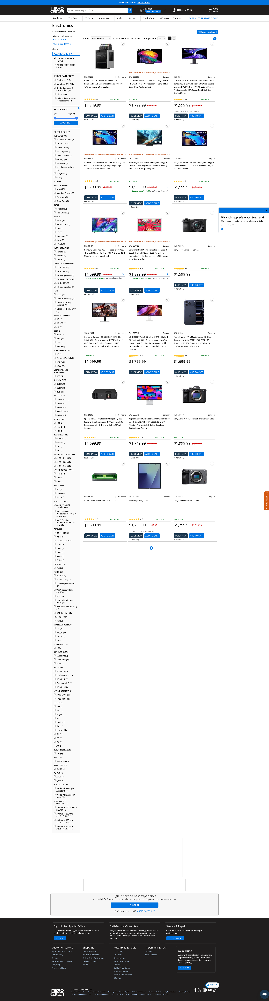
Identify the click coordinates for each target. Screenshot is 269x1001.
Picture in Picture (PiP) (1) (66, 607)
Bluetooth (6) (62, 533)
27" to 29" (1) (62, 267)
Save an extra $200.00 (149, 191)
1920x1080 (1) (63, 699)
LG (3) (59, 232)
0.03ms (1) (61, 438)
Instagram (204, 990)
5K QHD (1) (61, 173)
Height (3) (61, 632)
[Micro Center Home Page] (57, 9)
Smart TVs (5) (62, 143)
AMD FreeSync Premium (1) (63, 506)
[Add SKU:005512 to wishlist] (167, 381)
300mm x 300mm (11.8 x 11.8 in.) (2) (64, 821)
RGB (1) (60, 392)
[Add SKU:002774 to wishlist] (122, 43)
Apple (119, 18)
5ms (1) (59, 450)
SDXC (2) (60, 366)
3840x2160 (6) (63, 695)
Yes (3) (59, 568)
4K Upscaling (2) (63, 579)
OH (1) (59, 734)
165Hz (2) (60, 427)
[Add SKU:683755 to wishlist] (212, 463)
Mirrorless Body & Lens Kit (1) (64, 303)
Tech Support (151, 954)
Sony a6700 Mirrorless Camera (186, 250)
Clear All (55, 49)
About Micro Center (78, 992)
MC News (164, 18)
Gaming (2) (61, 159)
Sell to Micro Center (122, 968)
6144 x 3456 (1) (63, 466)
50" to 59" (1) (62, 283)
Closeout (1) (62, 197)
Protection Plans (59, 968)
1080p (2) (60, 552)
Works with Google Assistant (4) (65, 789)
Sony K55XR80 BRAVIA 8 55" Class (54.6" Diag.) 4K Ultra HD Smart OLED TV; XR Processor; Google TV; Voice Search (194, 165)
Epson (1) (60, 228)
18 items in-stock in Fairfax (65, 59)
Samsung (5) (62, 236)
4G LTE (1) (61, 323)
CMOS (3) (60, 769)
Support (177, 18)
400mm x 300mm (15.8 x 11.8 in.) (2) (64, 827)
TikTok (214, 990)
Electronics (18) (63, 80)
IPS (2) (59, 489)
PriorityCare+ (149, 18)
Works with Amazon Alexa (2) (65, 796)
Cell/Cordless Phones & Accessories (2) (66, 99)
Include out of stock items (65, 66)
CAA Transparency (139, 992)
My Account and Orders (62, 951)
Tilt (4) (59, 628)
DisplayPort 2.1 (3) (64, 675)
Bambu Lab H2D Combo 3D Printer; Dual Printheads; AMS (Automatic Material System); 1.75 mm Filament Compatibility (103, 83)
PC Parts (89, 18)
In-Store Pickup (89, 951)
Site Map (117, 978)
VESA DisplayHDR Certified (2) (64, 591)
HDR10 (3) (61, 575)
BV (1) (59, 718)
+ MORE (57, 181)
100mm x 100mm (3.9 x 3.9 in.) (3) (66, 808)
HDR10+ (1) (61, 596)
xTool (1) (60, 244)
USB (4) (59, 376)
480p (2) (60, 556)
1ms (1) (59, 446)
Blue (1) (60, 338)
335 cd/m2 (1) (62, 399)
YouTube (209, 990)
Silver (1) (60, 342)
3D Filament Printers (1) (65, 168)
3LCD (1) (60, 294)
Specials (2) (61, 209)
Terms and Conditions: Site (81, 994)
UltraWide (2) (62, 163)
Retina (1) (60, 497)
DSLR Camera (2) (64, 155)
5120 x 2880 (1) (63, 462)
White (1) (60, 346)
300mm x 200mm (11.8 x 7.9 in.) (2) (64, 815)
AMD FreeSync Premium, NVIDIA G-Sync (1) (65, 522)
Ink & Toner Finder (121, 961)
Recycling (56, 964)
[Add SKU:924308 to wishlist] (212, 212)
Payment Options (90, 961)
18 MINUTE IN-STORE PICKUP (203, 18)
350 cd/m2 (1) (62, 403)
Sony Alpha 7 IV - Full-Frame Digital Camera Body (194, 418)
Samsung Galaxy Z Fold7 (139, 500)
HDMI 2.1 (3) (62, 679)
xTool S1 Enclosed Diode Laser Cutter (100, 500)
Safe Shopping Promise (62, 961)
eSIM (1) (60, 663)
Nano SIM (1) (62, 659)
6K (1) (59, 177)
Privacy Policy (184, 992)
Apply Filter (65, 123)
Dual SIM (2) (62, 656)
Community (118, 951)
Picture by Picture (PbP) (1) (64, 601)
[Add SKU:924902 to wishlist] (212, 300)
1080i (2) (60, 548)
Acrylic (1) (60, 714)
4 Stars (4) (61, 255)
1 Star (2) (60, 259)
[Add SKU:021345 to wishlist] (212, 43)
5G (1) (59, 327)
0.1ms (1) (60, 442)
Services (132, 18)
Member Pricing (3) (65, 193)
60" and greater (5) (65, 287)
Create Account (146, 911)
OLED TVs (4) (62, 147)
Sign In (134, 905)
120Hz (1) (60, 423)
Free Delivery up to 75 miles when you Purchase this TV (149, 72)
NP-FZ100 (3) (62, 761)
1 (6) (58, 648)
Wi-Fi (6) (60, 537)
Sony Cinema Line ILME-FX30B (186, 500)
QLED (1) (60, 388)
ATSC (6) (60, 776)
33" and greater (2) (65, 275)
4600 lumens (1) (63, 411)
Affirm (85, 964)
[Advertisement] (108, 857)
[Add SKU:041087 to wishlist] (122, 300)
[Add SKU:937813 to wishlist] (167, 300)
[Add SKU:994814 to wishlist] (122, 212)
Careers (117, 964)
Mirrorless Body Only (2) (66, 310)
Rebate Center (120, 958)
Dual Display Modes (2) (65, 584)
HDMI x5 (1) (62, 687)
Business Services (121, 971)
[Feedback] (266, 500)
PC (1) (59, 742)
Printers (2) (61, 94)
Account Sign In (145, 994)
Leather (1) (61, 730)
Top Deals (73, 18)
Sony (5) (60, 240)
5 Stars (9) (61, 251)
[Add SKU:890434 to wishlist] (167, 463)
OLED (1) (60, 384)
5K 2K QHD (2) (63, 151)
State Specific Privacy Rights (118, 992)
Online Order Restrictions (93, 958)
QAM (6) (60, 780)
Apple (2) (60, 220)
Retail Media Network (123, 974)
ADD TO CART (107, 116)
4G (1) (59, 319)
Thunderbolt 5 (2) (64, 683)
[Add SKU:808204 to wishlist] (122, 125)
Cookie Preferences (161, 994)
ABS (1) (59, 706)
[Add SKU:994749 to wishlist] (167, 125)
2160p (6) (60, 544)
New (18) (60, 189)
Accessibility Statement (96, 992)
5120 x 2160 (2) (63, 458)
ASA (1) (59, 710)
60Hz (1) (60, 481)
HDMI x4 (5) (62, 671)
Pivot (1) (60, 640)
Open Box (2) (62, 201)
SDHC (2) (60, 362)
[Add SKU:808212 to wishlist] (212, 125)
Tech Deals (144, 2)
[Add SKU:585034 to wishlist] (122, 381)
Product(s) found (207, 32)
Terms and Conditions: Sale (104, 994)
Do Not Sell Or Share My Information (162, 992)
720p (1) (60, 560)
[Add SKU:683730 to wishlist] (212, 381)
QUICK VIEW (91, 116)
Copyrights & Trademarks (127, 994)
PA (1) (59, 738)
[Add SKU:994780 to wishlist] (167, 212)
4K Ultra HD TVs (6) (65, 139)
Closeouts (149, 951)
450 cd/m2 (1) (62, 407)
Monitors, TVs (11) (65, 84)
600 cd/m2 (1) (62, 415)
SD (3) (59, 354)
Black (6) (60, 334)
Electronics (59, 39)
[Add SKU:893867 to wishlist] (122, 463)
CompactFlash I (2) (65, 358)
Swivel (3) (60, 636)
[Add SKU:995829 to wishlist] (167, 43)
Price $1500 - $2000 (62, 44)
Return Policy (57, 954)
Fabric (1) (60, 722)
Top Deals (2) (62, 212)
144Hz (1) (60, 431)
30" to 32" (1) (62, 271)
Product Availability (91, 954)
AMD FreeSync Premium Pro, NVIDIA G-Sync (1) (66, 514)
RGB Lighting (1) (64, 613)
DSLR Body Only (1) (65, 298)
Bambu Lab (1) (63, 224)
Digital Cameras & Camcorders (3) (64, 89)
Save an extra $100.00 (104, 278)
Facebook (195, 990)
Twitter (200, 990)
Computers (104, 18)
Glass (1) (60, 726)
